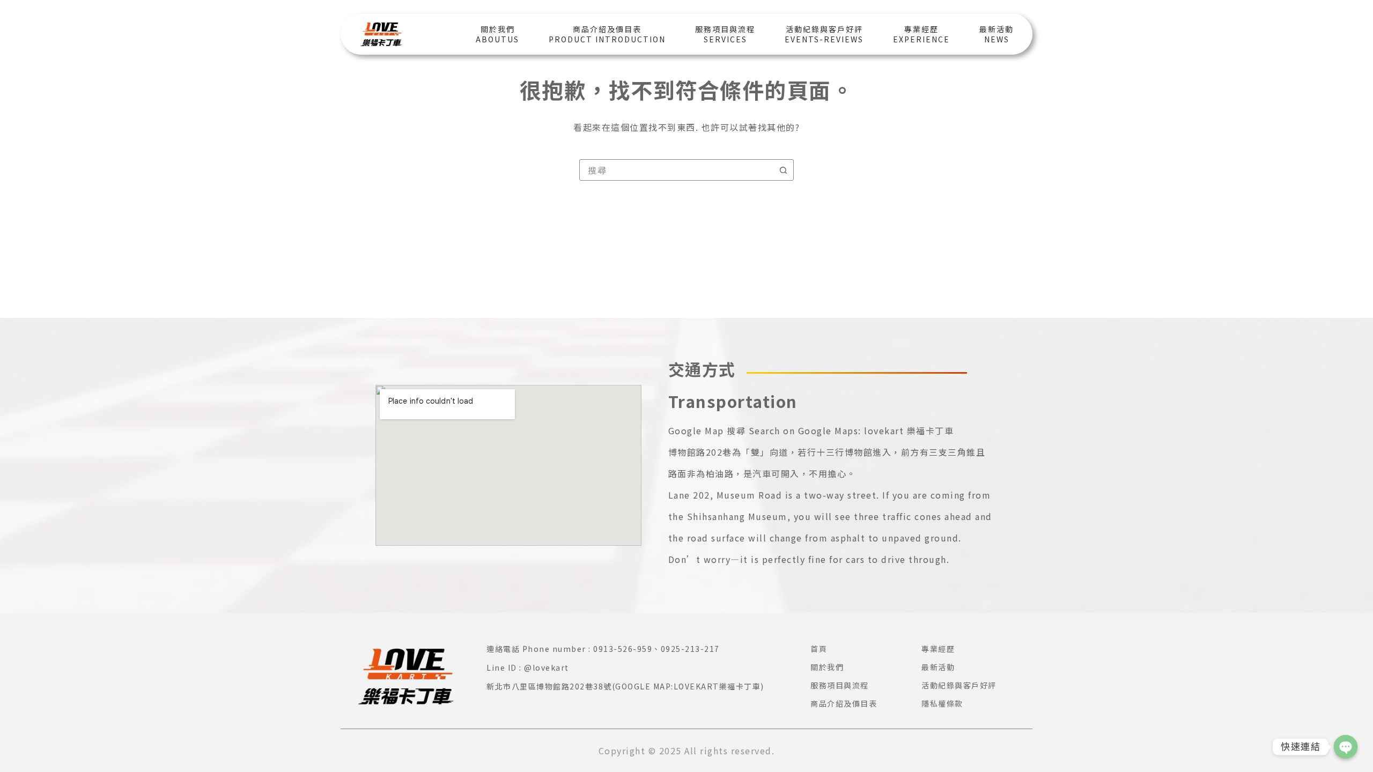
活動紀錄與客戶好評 (958, 685)
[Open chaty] (1345, 747)
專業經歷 (938, 648)
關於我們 (827, 667)
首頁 (818, 648)
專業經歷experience (921, 34)
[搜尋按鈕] (783, 170)
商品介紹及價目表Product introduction (607, 34)
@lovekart (546, 667)
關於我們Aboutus (497, 34)
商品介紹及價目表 (843, 703)
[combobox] (676, 170)
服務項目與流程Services (725, 34)
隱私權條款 (942, 703)
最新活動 (938, 667)
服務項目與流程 (839, 685)
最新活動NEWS (996, 34)
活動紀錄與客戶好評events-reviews (824, 34)
